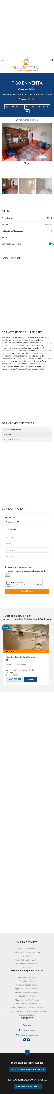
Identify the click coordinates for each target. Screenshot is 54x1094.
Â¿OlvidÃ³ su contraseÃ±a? (27, 964)
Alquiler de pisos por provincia (27, 1000)
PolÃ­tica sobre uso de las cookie (27, 952)
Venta (5, 628)
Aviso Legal (27, 956)
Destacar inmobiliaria (27, 1015)
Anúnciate (27, 1025)
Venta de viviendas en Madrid (27, 992)
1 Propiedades (11, 522)
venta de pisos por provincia (27, 1004)
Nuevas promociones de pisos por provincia (27, 1008)
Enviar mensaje (27, 591)
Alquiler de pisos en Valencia (27, 985)
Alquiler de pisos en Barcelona (27, 989)
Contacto (27, 968)
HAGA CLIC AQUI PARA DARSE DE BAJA (28, 1069)
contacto (30, 679)
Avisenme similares (14, 107)
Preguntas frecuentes (27, 949)
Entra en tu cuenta (27, 1030)
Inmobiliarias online (27, 996)
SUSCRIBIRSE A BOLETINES (27, 1086)
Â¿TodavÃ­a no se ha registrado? (27, 960)
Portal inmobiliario (27, 981)
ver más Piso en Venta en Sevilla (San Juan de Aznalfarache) (27, 619)
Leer (7, 575)
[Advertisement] (27, 27)
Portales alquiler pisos (27, 977)
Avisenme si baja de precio (37, 107)
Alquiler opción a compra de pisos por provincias (27, 1011)
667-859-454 (15, 679)
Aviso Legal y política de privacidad (34, 571)
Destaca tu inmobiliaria (28, 1035)
